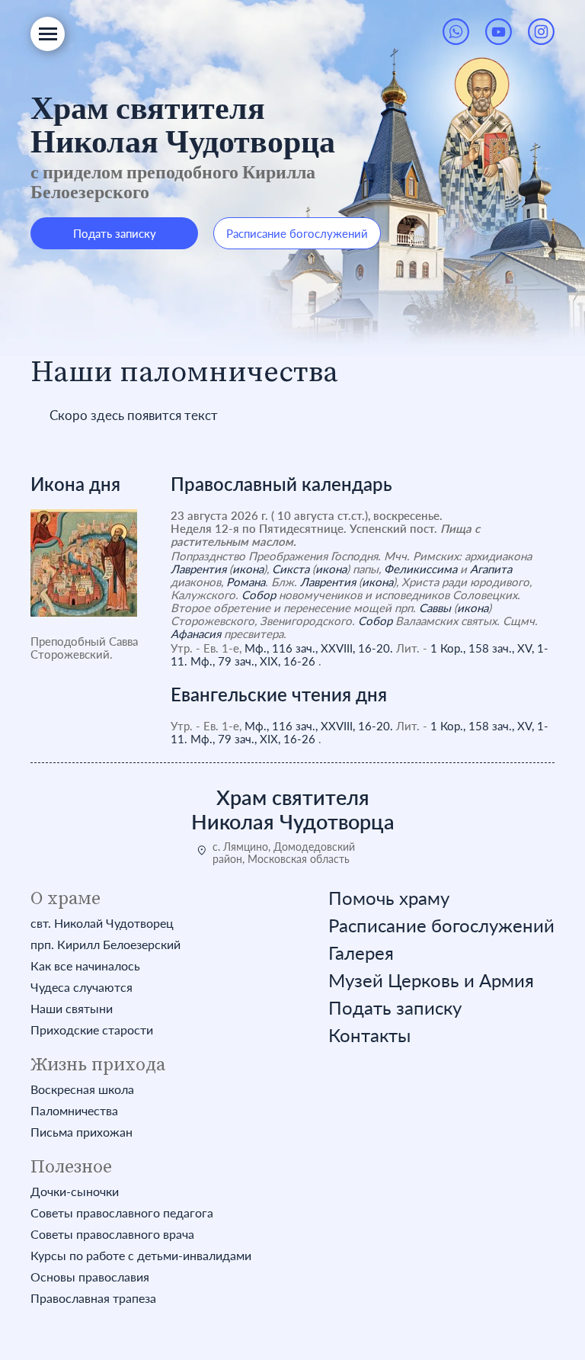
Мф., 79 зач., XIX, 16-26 (252, 661)
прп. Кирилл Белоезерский (105, 944)
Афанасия (196, 633)
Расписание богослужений (297, 233)
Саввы (435, 607)
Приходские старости (91, 1030)
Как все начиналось (85, 966)
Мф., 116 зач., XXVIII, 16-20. (319, 648)
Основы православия (89, 1277)
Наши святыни (71, 1008)
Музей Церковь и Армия (431, 980)
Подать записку (114, 233)
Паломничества (74, 1111)
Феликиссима (420, 569)
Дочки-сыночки (74, 1191)
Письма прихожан (81, 1132)
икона (248, 569)
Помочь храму (388, 898)
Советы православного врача (112, 1234)
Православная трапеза (93, 1298)
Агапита (491, 569)
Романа (245, 582)
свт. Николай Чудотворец (102, 923)
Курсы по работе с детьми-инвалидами (140, 1255)
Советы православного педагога (121, 1213)
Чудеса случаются (81, 987)
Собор (258, 594)
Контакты (369, 1035)
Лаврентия (198, 569)
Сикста (290, 569)
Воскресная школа (82, 1089)
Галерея (361, 953)
